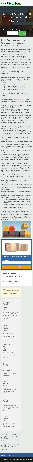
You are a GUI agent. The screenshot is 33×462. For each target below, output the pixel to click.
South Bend (4, 449)
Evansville (3, 448)
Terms (17, 459)
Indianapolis (16, 448)
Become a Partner (12, 455)
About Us (2, 455)
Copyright (22, 459)
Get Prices (21, 33)
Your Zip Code (6, 260)
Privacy (13, 459)
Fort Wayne (9, 448)
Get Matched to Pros (15, 267)
